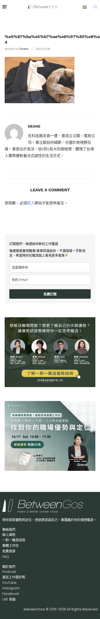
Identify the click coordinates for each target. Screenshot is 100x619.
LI (9, 599)
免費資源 (8, 551)
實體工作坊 (10, 545)
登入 (30, 203)
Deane (24, 49)
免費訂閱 (50, 294)
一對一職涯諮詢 (13, 540)
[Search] (95, 7)
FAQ (5, 556)
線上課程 (8, 534)
